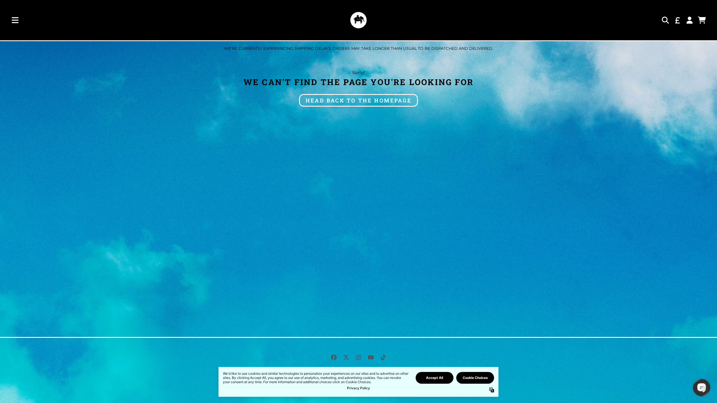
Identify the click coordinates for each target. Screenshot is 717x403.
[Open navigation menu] (15, 20)
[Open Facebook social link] (334, 357)
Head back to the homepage (358, 100)
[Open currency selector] (677, 20)
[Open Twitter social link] (346, 357)
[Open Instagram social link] (358, 357)
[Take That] (358, 20)
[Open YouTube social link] (371, 357)
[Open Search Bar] (665, 20)
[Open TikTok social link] (383, 357)
